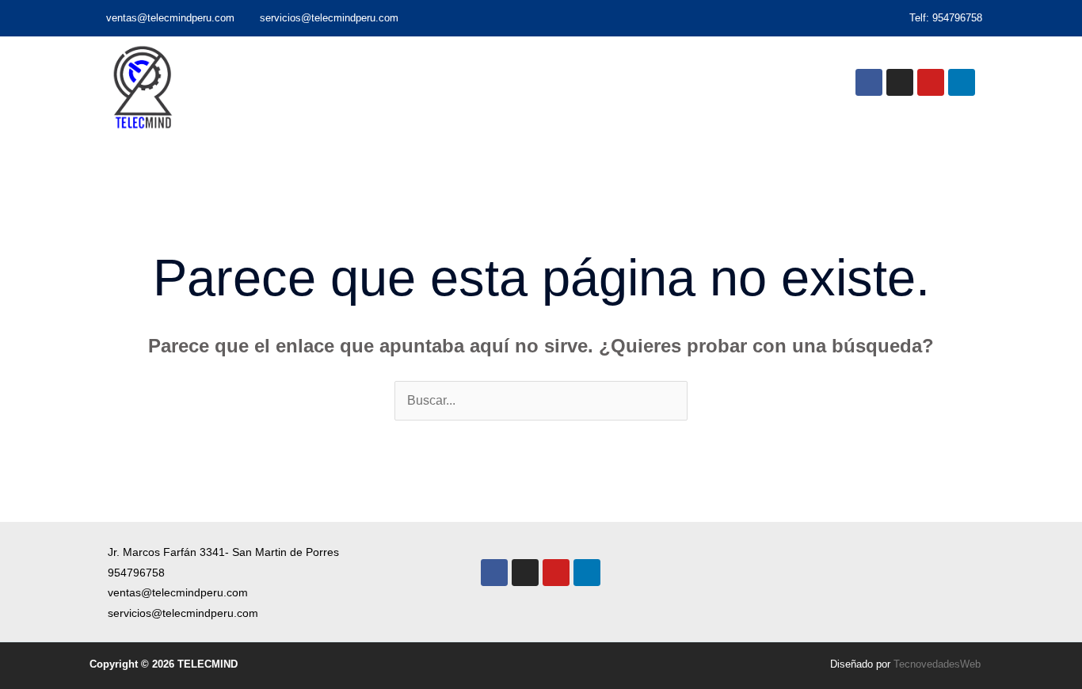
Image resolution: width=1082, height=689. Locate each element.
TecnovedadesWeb (937, 664)
